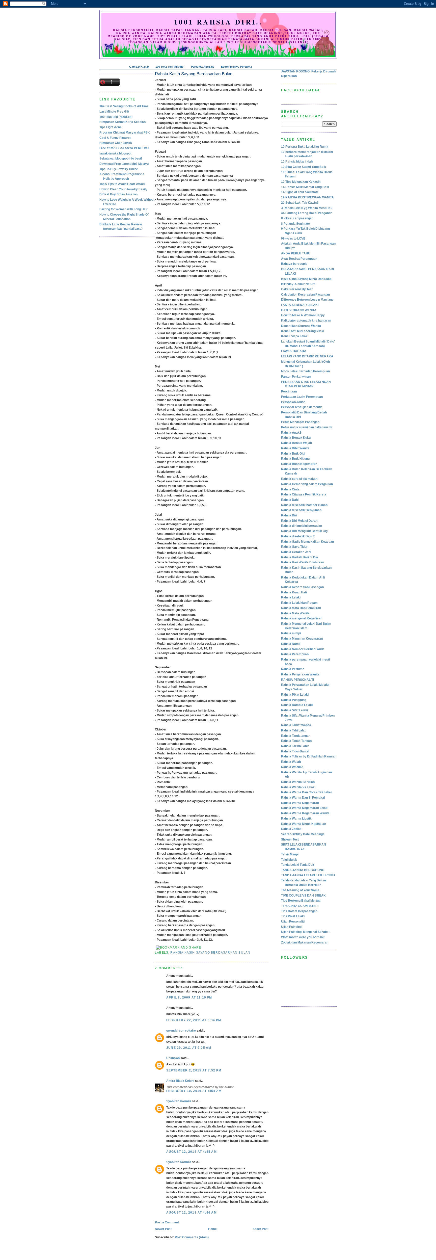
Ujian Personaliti (293, 921)
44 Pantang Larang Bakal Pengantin (306, 213)
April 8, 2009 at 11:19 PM (189, 997)
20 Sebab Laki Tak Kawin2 (299, 202)
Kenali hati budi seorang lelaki (302, 331)
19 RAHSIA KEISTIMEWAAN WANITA (307, 197)
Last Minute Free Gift (114, 111)
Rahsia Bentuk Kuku (296, 437)
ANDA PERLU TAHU (295, 253)
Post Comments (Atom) (192, 1237)
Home (212, 1229)
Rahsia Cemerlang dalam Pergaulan (307, 484)
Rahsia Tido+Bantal (295, 751)
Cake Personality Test (297, 289)
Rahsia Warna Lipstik (296, 818)
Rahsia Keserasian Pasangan (302, 587)
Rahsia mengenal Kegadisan (301, 618)
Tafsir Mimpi (289, 854)
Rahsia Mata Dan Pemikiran (301, 608)
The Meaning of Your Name (300, 890)
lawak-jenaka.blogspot (115, 153)
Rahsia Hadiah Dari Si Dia (299, 557)
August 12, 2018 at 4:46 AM (191, 1212)
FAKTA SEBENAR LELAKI (299, 305)
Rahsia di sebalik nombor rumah (304, 505)
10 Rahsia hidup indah (297, 161)
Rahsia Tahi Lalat (293, 730)
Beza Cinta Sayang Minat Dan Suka (306, 279)
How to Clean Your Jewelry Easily (123, 189)
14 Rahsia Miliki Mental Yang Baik (305, 187)
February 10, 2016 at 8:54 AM (194, 1091)
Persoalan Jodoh (293, 402)
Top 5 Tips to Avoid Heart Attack (122, 184)
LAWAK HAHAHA (293, 351)
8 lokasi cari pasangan (297, 218)
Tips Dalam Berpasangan (299, 911)
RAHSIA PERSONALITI (297, 679)
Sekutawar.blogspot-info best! (120, 158)
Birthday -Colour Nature (298, 284)
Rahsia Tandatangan (295, 736)
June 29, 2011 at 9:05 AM (188, 1047)
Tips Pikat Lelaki (293, 916)
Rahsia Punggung (293, 700)
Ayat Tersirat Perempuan (299, 258)
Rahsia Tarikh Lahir (295, 746)
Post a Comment (167, 1222)
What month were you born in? (302, 937)
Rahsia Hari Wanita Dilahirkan (302, 562)
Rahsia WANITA (292, 767)
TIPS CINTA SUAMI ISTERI (299, 906)
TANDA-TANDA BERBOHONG (302, 870)
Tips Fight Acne (110, 127)
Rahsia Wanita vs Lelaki (298, 787)
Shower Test (290, 839)
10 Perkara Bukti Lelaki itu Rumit (304, 146)
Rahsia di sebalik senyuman (301, 510)
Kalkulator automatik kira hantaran (306, 320)
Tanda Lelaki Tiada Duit (297, 865)
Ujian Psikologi (291, 927)
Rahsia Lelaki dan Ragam (299, 603)
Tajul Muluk (289, 859)
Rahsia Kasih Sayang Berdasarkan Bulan (193, 73)
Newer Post (163, 1229)
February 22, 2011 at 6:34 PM (193, 1020)
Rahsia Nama (291, 644)
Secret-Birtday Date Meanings (302, 834)
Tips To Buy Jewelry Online (118, 169)
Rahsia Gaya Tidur (294, 546)
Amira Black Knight (180, 1081)
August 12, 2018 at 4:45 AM (191, 1151)
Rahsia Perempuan (295, 654)
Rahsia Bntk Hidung (295, 458)
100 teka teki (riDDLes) (115, 117)
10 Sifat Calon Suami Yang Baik (303, 167)
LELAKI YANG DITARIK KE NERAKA (307, 356)
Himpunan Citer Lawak (115, 143)
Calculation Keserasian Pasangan (305, 294)
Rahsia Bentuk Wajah (296, 443)
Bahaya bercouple (294, 264)
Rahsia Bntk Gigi (293, 453)
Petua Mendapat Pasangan (300, 422)
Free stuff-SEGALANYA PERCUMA (124, 148)
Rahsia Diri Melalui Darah (299, 520)
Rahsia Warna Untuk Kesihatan (303, 824)
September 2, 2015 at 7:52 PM (193, 1070)
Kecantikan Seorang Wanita (301, 326)
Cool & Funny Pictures (115, 138)
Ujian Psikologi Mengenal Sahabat (305, 932)
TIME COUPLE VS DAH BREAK (303, 895)
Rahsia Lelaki (291, 597)
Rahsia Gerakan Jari (296, 552)
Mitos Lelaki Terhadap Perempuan (305, 371)
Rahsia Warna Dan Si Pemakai (303, 797)
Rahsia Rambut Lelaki (297, 705)
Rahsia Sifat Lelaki (294, 710)
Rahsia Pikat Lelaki (295, 694)
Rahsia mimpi (291, 633)
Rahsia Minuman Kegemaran (302, 638)
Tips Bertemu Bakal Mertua (300, 900)
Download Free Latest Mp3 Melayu (124, 164)
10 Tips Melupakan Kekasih (300, 181)
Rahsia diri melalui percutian (301, 526)
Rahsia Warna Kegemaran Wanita (305, 813)
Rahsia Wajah (291, 762)
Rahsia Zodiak (291, 829)
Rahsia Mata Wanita (295, 613)
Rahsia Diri (289, 515)
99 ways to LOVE (293, 238)
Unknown (173, 1058)
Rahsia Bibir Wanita (295, 448)
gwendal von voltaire (181, 1030)
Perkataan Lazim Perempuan (302, 397)
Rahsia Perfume (292, 669)
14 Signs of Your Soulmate (300, 192)
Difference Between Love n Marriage (307, 299)
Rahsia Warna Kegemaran (300, 803)
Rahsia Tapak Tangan (296, 741)
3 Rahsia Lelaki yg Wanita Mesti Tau (306, 208)
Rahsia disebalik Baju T (298, 536)
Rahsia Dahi (289, 500)
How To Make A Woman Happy (303, 315)
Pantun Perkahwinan (296, 376)
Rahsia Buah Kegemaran (299, 464)
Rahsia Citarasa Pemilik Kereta (303, 494)
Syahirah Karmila (178, 1101)
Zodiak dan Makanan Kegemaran (304, 942)
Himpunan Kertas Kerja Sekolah (122, 122)
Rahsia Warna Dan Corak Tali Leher (306, 792)
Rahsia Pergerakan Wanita (300, 674)
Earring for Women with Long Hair (123, 209)
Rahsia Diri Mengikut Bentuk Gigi (304, 531)
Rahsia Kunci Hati (294, 592)
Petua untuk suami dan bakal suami (306, 427)
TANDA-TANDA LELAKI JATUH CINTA (308, 875)
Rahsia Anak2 (291, 432)
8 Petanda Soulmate (295, 223)
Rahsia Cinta (290, 489)
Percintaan (289, 391)
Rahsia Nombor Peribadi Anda (302, 649)
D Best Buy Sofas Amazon (118, 194)
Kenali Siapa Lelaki (294, 336)
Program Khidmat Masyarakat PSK (124, 132)
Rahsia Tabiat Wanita (296, 725)
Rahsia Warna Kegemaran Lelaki (304, 808)
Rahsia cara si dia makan (299, 479)
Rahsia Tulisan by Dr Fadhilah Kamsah (308, 756)
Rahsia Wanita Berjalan (298, 782)
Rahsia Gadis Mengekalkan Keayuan (307, 541)
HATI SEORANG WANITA (298, 310)
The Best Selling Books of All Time (124, 106)
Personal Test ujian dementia (301, 407)
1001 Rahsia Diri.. (218, 22)
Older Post (260, 1229)
